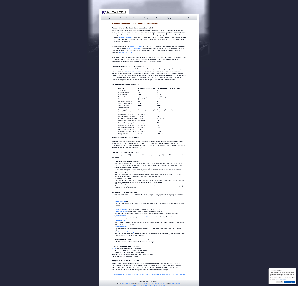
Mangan (136, 274)
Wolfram (151, 274)
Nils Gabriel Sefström (136, 46)
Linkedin (162, 285)
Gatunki (135, 18)
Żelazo (115, 274)
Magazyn (169, 18)
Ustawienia (279, 282)
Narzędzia (147, 18)
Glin (163, 274)
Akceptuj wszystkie (289, 282)
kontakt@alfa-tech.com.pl (158, 283)
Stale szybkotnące (120, 201)
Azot (183, 274)
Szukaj (158, 18)
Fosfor (173, 274)
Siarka (177, 274)
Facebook (155, 285)
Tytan (159, 274)
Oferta (180, 18)
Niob (169, 274)
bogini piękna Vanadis (133, 48)
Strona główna (109, 18)
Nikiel (127, 274)
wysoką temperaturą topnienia (132, 71)
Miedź (156, 274)
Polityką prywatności (281, 279)
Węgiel (119, 274)
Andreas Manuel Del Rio (125, 37)
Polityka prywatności (145, 285)
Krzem (141, 274)
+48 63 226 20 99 (142, 283)
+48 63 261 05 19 (127, 283)
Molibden (146, 274)
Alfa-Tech (135, 285)
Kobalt (166, 274)
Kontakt (190, 18)
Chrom (123, 274)
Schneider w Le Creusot (125, 52)
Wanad (131, 274)
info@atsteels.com (175, 283)
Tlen (181, 274)
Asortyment (123, 18)
